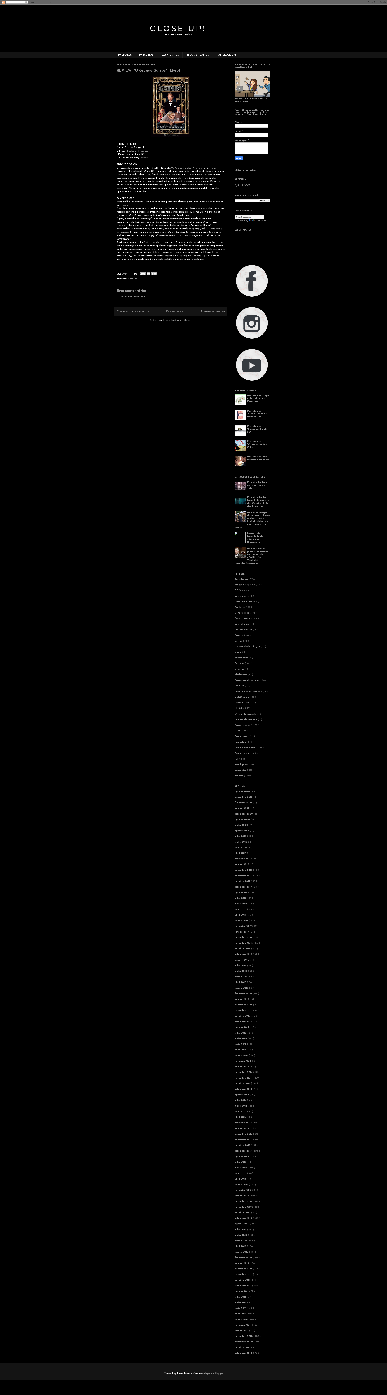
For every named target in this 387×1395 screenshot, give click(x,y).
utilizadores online (245, 170)
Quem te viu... (243, 753)
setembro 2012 (244, 1218)
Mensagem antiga (213, 311)
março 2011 (242, 1319)
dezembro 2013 (244, 1134)
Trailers (239, 776)
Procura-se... (242, 736)
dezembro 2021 (244, 797)
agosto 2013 (242, 1156)
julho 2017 (241, 898)
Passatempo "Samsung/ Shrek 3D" (257, 429)
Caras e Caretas (244, 602)
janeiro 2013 (242, 1196)
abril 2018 (241, 853)
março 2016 (242, 988)
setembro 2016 (244, 954)
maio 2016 (241, 977)
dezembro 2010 (244, 1336)
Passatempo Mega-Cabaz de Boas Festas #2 (258, 399)
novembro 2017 (244, 876)
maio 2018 (241, 847)
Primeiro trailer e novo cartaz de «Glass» (257, 485)
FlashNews (241, 674)
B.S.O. (238, 590)
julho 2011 (241, 1297)
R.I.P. (238, 759)
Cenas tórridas (243, 618)
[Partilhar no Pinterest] (155, 273)
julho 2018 (241, 836)
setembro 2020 (244, 814)
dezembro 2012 (244, 1201)
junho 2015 (241, 1038)
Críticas (132, 279)
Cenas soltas (242, 613)
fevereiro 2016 (244, 993)
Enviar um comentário (132, 297)
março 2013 (242, 1184)
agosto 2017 (242, 892)
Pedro (238, 731)
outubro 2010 (243, 1347)
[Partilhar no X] (148, 273)
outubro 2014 (243, 1083)
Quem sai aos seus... (247, 747)
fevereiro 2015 (243, 1061)
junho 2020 (242, 825)
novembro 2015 (244, 1010)
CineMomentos (244, 630)
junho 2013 (241, 1168)
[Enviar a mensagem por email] (141, 273)
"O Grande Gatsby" (182, 168)
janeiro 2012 (242, 1263)
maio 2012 (241, 1241)
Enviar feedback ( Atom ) (177, 320)
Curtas (239, 641)
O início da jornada (246, 719)
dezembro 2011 (244, 1269)
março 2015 (242, 1055)
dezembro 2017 (244, 870)
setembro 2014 (244, 1089)
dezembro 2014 (244, 1072)
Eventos (240, 669)
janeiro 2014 (242, 1128)
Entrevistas (242, 658)
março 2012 (242, 1252)
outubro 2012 (243, 1212)
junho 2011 (241, 1302)
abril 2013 (241, 1179)
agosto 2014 (242, 1095)
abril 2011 (240, 1314)
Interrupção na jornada (249, 691)
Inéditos (240, 686)
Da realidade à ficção (248, 646)
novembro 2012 (244, 1207)
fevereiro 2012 (244, 1257)
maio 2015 (241, 1044)
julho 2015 (241, 1033)
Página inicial (175, 311)
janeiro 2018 (242, 864)
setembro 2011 (243, 1285)
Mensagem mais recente (133, 311)
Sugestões (241, 770)
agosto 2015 (242, 1027)
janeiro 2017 (242, 932)
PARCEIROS (146, 55)
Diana (238, 652)
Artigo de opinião (245, 585)
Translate (260, 221)
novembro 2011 (244, 1274)
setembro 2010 (244, 1353)
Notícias (240, 708)
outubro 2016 (243, 948)
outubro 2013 (243, 1145)
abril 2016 (241, 982)
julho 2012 (241, 1229)
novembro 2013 (244, 1140)
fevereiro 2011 (243, 1325)
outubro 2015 (243, 1016)
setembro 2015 (243, 1022)
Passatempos (243, 725)
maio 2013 (241, 1173)
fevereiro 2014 (243, 1123)
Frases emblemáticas (247, 680)
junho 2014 (241, 1106)
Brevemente (242, 596)
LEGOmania (242, 697)
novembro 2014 (244, 1078)
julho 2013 (241, 1162)
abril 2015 (241, 1050)
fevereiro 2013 (243, 1190)
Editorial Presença (137, 151)
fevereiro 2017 (243, 926)
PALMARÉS (125, 55)
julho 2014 (241, 1100)
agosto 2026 (242, 791)
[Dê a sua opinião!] (144, 273)
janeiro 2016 (242, 999)
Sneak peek (242, 764)
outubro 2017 (243, 881)
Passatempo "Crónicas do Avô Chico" (257, 444)
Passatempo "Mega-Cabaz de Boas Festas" (257, 414)
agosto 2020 (243, 819)
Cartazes (240, 607)
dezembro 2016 (244, 937)
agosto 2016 (242, 960)
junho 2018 (241, 842)
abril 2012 (241, 1246)
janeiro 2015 (242, 1066)
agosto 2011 (242, 1291)
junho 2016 (241, 971)
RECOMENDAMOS (197, 55)
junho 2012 (241, 1235)
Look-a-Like (242, 703)
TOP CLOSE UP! (226, 55)
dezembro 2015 (244, 1005)
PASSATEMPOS (170, 55)
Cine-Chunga (242, 624)
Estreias (240, 663)
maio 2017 (241, 909)
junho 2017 (241, 904)
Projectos (240, 742)
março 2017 (242, 920)
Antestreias (242, 579)
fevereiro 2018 (244, 859)
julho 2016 (241, 965)
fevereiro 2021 (244, 802)
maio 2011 (241, 1308)
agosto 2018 (242, 831)
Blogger (219, 1373)
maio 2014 (241, 1111)
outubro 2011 (242, 1280)
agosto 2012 (242, 1224)
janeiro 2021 (242, 808)
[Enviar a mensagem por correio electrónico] (135, 274)
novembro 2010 (244, 1342)
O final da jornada (246, 714)
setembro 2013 (243, 1151)
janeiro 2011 (242, 1330)
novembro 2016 (244, 943)
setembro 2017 (243, 887)
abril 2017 (241, 915)
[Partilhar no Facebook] (152, 273)
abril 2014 (241, 1117)
